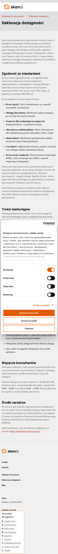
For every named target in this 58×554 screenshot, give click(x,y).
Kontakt (5, 467)
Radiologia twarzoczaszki (13, 16)
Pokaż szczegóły (42, 305)
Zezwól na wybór (29, 321)
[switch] (51, 278)
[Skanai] (30, 7)
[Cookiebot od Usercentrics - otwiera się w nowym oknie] (43, 223)
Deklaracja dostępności (39, 16)
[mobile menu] (52, 6)
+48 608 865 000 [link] (46, 382)
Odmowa (29, 328)
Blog (3, 485)
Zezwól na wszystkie (29, 313)
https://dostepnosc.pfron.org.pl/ (25, 431)
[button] (12, 521)
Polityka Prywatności (10, 475)
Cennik (5, 462)
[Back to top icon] (52, 548)
